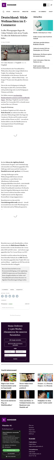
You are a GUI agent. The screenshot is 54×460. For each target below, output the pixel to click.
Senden (15, 359)
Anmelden (48, 5)
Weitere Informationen (15, 442)
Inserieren (31, 427)
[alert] (11, 444)
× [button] (19, 431)
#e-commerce (42, 11)
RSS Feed (31, 434)
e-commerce (5, 289)
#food (8, 11)
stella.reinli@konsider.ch (35, 454)
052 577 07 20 (32, 456)
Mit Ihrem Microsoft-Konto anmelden (15, 344)
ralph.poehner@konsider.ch (36, 446)
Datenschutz (32, 432)
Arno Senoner (8, 63)
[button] (11, 456)
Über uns (31, 425)
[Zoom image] (15, 53)
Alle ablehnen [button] (11, 453)
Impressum (32, 429)
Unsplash (18, 63)
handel (12, 289)
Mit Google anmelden (15, 340)
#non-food (16, 11)
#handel (33, 11)
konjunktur (19, 289)
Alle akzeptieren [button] (11, 450)
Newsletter (44, 4)
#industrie (25, 11)
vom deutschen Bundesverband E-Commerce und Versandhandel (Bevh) (15, 97)
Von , (3, 42)
